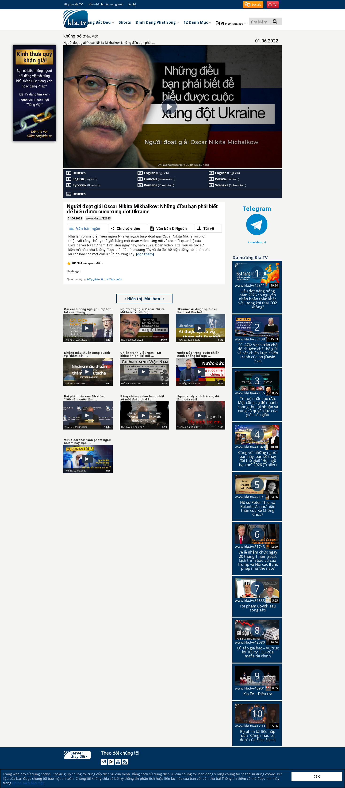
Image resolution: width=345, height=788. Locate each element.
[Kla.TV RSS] (125, 762)
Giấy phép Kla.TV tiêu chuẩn (104, 279)
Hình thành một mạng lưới (105, 4)
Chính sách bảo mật (28, 783)
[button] (253, 4)
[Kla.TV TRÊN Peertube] (111, 762)
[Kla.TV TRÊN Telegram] (104, 762)
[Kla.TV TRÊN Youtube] (118, 762)
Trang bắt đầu (98, 22)
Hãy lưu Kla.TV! (73, 4)
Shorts (125, 22)
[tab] (87, 228)
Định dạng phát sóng (156, 22)
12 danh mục (196, 22)
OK (317, 776)
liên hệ (132, 4)
